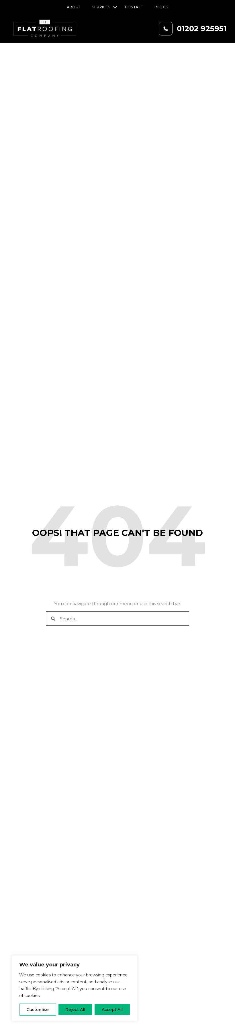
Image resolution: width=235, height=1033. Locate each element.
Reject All (75, 1009)
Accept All (112, 1009)
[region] (74, 988)
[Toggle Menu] (114, 7)
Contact (134, 7)
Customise (38, 1009)
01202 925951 (201, 28)
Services (101, 7)
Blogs (161, 7)
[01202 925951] (166, 28)
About (73, 7)
